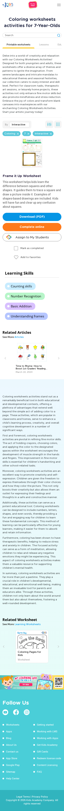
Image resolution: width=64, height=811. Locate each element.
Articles (19, 337)
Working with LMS (47, 731)
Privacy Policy (40, 796)
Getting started (45, 724)
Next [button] (58, 358)
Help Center (12, 778)
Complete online (32, 227)
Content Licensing (47, 765)
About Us (11, 744)
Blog (8, 738)
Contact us (12, 751)
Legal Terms (23, 796)
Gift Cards (42, 751)
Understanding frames (27, 316)
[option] (32, 358)
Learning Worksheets (27, 624)
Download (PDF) (32, 216)
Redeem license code (49, 758)
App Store (11, 758)
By (6, 124)
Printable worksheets (18, 44)
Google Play (13, 765)
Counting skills (21, 286)
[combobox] (19, 124)
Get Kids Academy (47, 744)
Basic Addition (21, 306)
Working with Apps (47, 738)
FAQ (39, 771)
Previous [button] (5, 358)
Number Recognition (26, 296)
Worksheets (12, 724)
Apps (9, 731)
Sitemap (10, 771)
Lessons (44, 44)
